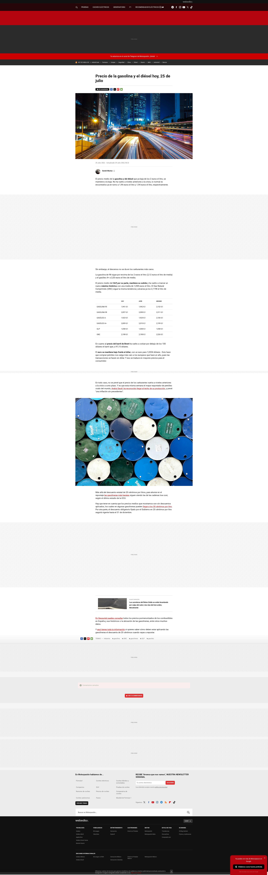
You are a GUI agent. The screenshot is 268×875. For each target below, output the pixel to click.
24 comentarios (103, 89)
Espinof (112, 834)
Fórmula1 (79, 781)
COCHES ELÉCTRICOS (101, 7)
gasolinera (134, 638)
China (129, 62)
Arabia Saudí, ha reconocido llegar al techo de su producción (138, 388)
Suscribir (170, 782)
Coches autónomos (83, 798)
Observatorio (119, 7)
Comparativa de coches (121, 792)
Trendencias (165, 831)
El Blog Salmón (183, 831)
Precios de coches (102, 791)
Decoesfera (165, 834)
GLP (143, 638)
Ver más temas (82, 803)
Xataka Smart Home (82, 840)
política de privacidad (161, 787)
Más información (136, 873)
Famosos (105, 62)
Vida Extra (96, 834)
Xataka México (80, 857)
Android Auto (95, 62)
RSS (165, 802)
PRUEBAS (84, 7)
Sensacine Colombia (116, 860)
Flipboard (118, 89)
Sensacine (113, 831)
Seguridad (121, 62)
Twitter (187, 7)
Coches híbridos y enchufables (122, 782)
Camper (113, 62)
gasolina (117, 638)
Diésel (136, 62)
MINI (149, 62)
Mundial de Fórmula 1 (123, 798)
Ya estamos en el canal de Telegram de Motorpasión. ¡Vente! (132, 56)
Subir (186, 821)
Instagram (180, 7)
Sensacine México (115, 857)
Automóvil (157, 62)
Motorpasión (148, 831)
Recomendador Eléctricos (147, 7)
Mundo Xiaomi (80, 843)
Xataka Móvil (80, 834)
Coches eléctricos (102, 781)
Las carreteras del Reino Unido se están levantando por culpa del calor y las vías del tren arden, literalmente (148, 605)
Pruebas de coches (122, 787)
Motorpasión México (151, 857)
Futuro (98, 798)
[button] (108, 170)
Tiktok (191, 7)
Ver (135, 695)
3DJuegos (96, 831)
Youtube (184, 7)
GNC (125, 638)
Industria (107, 638)
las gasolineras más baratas (116, 495)
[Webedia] (188, 1)
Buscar (188, 812)
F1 (130, 7)
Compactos (80, 787)
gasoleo (151, 638)
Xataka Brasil (80, 860)
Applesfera (79, 837)
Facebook (176, 7)
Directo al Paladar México (133, 857)
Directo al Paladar (133, 831)
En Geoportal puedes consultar (109, 618)
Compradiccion (166, 837)
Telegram (172, 7)
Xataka (78, 831)
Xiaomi (143, 62)
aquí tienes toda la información (111, 629)
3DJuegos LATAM (98, 857)
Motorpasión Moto (150, 834)
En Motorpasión (134, 599)
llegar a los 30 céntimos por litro (157, 506)
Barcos (165, 62)
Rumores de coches (83, 791)
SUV (97, 787)
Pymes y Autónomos (185, 834)
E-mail (121, 89)
